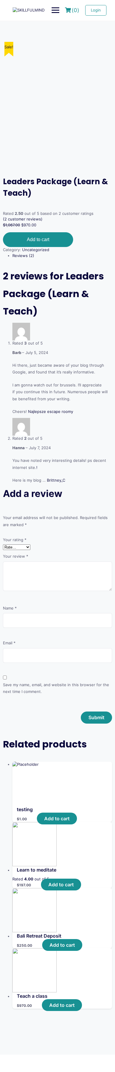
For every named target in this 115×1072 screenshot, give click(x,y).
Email (9, 642)
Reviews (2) (23, 255)
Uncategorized (35, 249)
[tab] (62, 256)
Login (96, 10)
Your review (15, 556)
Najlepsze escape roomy (50, 411)
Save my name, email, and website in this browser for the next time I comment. (56, 688)
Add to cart (38, 239)
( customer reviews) (22, 219)
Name (10, 608)
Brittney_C (56, 480)
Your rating (15, 539)
